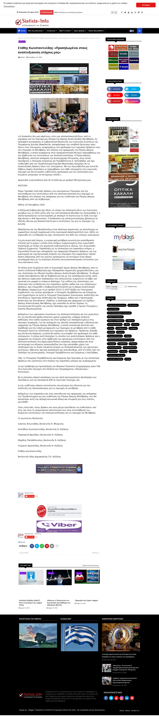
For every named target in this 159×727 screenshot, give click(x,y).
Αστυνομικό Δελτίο (115, 324)
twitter (134, 89)
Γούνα (111, 328)
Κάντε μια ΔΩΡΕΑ (96, 31)
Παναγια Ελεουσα (115, 348)
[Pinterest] (47, 546)
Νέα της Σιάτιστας (35, 31)
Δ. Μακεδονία (122, 328)
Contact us (135, 710)
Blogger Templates (35, 710)
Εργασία (121, 332)
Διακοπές (134, 328)
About (127, 710)
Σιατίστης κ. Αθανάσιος (116, 355)
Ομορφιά (112, 344)
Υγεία (128, 359)
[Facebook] (32, 546)
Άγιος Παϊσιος (113, 309)
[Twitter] (37, 546)
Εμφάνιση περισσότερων (91, 565)
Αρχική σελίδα (23, 38)
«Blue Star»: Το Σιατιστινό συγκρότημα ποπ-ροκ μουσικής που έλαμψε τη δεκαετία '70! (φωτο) (126, 667)
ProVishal (48, 710)
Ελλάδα (111, 332)
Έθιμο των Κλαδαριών (116, 321)
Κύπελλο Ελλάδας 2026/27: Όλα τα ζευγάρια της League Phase (30, 602)
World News (134, 305)
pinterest (116, 101)
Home (23, 31)
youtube (116, 95)
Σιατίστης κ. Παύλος (115, 359)
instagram (134, 101)
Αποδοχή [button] (146, 5)
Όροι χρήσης (79, 31)
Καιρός (128, 336)
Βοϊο (127, 324)
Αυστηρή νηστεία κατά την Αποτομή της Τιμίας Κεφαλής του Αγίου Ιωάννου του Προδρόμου (119, 655)
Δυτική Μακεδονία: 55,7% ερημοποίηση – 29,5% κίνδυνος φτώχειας (77, 12)
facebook (116, 89)
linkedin (134, 95)
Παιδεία (133, 344)
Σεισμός (124, 351)
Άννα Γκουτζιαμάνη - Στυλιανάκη (120, 313)
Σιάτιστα (134, 351)
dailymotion (115, 107)
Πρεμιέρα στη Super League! (86, 600)
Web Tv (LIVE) (64, 31)
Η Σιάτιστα (51, 31)
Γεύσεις (135, 324)
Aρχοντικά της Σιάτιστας (117, 305)
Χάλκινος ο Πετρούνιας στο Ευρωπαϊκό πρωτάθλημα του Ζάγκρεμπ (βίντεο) (58, 602)
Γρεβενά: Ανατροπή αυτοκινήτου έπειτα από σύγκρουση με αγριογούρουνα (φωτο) (125, 680)
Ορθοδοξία (123, 344)
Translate (114, 289)
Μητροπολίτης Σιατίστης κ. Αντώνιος (121, 340)
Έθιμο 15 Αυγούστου (116, 317)
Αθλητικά (33, 38)
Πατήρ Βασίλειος (130, 348)
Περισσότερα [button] (9, 6)
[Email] (52, 546)
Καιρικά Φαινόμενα (115, 336)
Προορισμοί (113, 351)
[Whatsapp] (42, 546)
